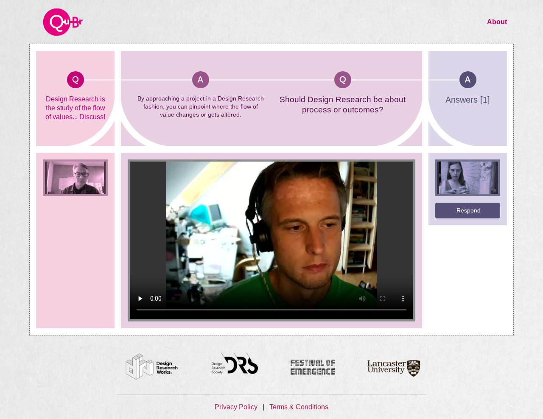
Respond (468, 210)
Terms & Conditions (298, 407)
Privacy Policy (237, 407)
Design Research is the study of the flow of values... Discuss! (75, 107)
